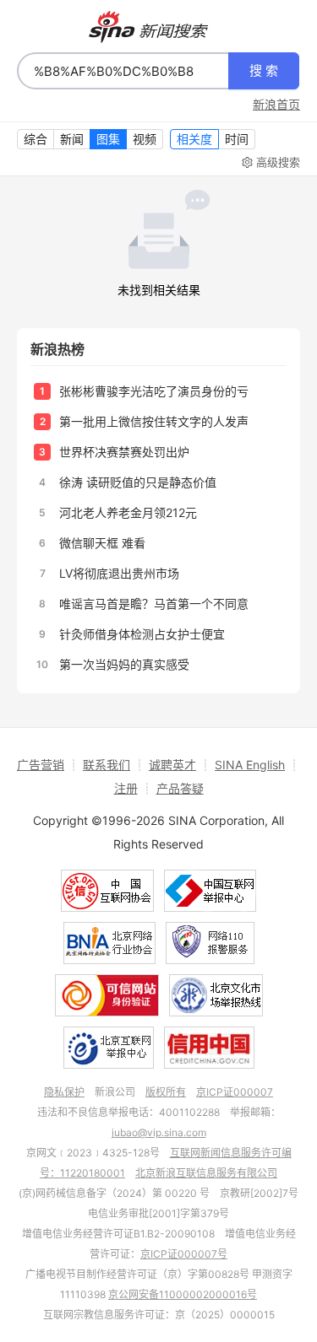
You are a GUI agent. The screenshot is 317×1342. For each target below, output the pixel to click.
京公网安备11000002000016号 (182, 1294)
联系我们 (106, 764)
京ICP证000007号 (183, 1254)
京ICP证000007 (234, 1092)
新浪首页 (276, 104)
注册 (126, 788)
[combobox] (123, 70)
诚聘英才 (172, 764)
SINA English (250, 764)
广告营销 (40, 764)
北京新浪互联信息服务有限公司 (206, 1173)
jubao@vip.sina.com (159, 1132)
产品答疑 (180, 788)
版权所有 (165, 1092)
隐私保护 (64, 1092)
